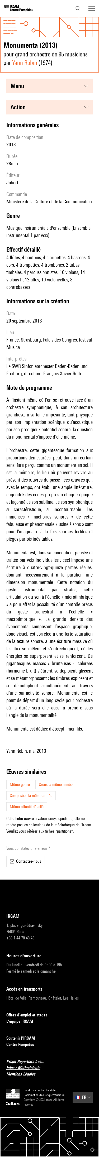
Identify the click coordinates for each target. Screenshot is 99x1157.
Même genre (20, 784)
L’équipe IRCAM (19, 1021)
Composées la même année (31, 795)
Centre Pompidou (20, 1044)
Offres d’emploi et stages (26, 1014)
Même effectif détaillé (27, 806)
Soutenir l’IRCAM (20, 1038)
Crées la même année (56, 784)
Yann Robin (24, 62)
